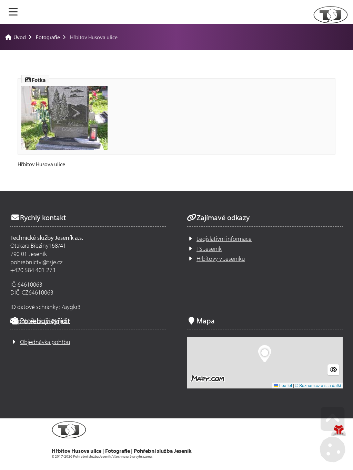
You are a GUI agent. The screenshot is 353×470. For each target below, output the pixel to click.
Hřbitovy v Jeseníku (220, 259)
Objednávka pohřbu (45, 342)
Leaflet (285, 385)
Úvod (330, 14)
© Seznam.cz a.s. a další (318, 385)
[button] (264, 354)
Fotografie (48, 37)
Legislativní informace (224, 239)
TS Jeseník (209, 249)
